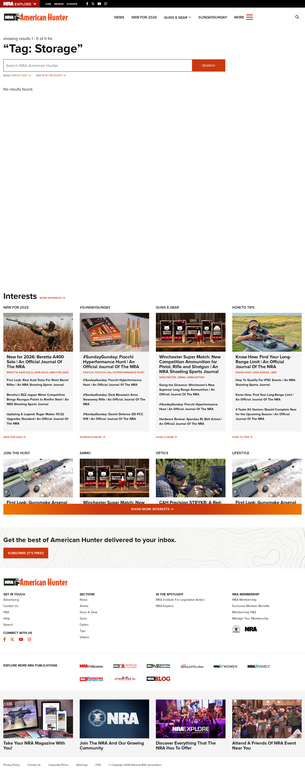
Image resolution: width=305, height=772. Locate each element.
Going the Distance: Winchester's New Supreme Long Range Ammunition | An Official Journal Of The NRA (187, 390)
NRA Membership (244, 599)
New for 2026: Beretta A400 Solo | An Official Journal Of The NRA (35, 361)
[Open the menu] (249, 17)
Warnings (82, 765)
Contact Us (11, 606)
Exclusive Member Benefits (251, 606)
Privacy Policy (11, 765)
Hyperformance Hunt (128, 372)
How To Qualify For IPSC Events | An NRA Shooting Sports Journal (265, 382)
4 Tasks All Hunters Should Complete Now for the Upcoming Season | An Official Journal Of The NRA (266, 414)
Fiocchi (88, 372)
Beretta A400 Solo (20, 372)
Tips (83, 631)
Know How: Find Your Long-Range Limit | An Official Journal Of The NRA (263, 361)
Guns (83, 618)
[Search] (297, 17)
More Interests (51, 298)
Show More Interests (176, 509)
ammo (182, 377)
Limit (273, 372)
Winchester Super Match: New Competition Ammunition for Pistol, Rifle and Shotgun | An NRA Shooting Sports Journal (190, 364)
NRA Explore (164, 606)
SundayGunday (212, 17)
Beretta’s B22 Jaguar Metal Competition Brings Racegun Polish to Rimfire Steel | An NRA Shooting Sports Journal (38, 399)
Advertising (11, 599)
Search (208, 65)
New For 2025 (16, 307)
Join (48, 4)
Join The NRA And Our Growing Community (112, 745)
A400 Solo (41, 372)
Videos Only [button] (19, 75)
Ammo (85, 453)
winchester (167, 377)
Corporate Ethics (58, 765)
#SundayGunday (95, 307)
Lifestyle (240, 453)
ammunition (195, 377)
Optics (162, 453)
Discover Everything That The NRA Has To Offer (186, 745)
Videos (84, 637)
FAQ (6, 612)
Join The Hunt (16, 453)
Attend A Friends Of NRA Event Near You (264, 745)
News (119, 17)
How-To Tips (243, 307)
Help (6, 618)
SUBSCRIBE (26, 553)
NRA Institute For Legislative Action (180, 599)
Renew (59, 4)
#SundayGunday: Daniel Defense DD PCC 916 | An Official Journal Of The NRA (113, 416)
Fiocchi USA (103, 372)
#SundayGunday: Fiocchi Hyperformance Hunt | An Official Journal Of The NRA (111, 361)
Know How (243, 372)
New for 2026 (144, 17)
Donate (72, 4)
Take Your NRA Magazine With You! (34, 745)
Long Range (260, 372)
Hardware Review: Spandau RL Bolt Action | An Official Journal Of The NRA (190, 421)
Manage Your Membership (250, 618)
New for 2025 (12, 437)
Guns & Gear (175, 17)
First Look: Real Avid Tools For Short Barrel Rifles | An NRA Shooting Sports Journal (38, 382)
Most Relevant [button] (52, 75)
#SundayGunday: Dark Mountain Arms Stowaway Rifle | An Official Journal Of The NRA (114, 399)
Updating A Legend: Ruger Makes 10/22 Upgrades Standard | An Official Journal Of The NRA (37, 419)
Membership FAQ (244, 612)
